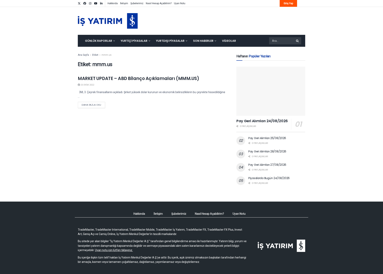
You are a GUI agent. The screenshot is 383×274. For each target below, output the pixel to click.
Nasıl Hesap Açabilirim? (159, 3)
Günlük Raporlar (98, 41)
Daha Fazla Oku (93, 104)
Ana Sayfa (83, 55)
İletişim (124, 3)
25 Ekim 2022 (87, 85)
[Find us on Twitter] (79, 3)
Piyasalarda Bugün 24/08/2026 (269, 178)
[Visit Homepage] (108, 21)
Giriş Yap (288, 3)
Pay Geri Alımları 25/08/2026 (267, 138)
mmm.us (107, 55)
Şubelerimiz (136, 3)
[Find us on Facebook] (84, 3)
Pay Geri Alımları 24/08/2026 (262, 120)
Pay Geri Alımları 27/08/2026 (267, 165)
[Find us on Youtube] (95, 3)
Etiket (95, 55)
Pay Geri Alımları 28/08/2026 (267, 151)
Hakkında (113, 3)
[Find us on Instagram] (90, 3)
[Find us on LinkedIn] (101, 3)
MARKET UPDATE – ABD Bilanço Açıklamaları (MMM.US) (138, 78)
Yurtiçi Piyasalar (134, 41)
